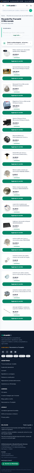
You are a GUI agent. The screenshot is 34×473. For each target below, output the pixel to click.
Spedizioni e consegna (7, 374)
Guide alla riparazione (7, 367)
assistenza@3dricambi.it (7, 455)
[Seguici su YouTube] (15, 352)
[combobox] (16, 10)
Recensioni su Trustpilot (8, 402)
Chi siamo (4, 392)
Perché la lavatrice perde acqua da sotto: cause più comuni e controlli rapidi (16, 437)
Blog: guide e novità (7, 399)
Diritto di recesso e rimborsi (9, 414)
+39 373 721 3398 (6, 454)
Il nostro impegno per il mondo (10, 395)
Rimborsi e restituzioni (7, 377)
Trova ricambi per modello (8, 364)
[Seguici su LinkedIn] (11, 352)
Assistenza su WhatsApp (8, 384)
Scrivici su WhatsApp (11, 463)
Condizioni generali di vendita (9, 410)
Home (3, 15)
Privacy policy (5, 417)
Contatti (3, 370)
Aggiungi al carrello (17, 61)
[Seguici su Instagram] (7, 352)
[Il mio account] (27, 5)
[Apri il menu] (3, 5)
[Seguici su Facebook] (3, 352)
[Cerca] (30, 10)
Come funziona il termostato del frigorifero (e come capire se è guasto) (16, 428)
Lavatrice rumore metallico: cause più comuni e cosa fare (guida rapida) (16, 433)
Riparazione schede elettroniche (10, 380)
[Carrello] (31, 5)
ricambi (11, 6)
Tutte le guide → (28, 425)
